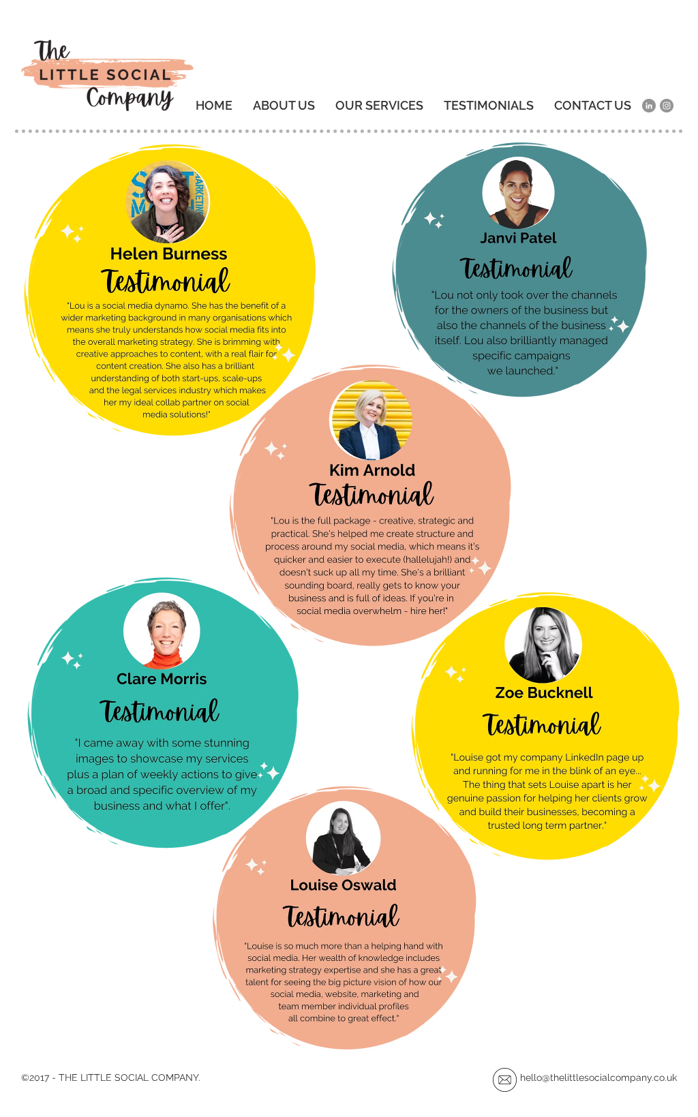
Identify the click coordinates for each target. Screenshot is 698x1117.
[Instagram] (666, 105)
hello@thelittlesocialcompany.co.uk (600, 1077)
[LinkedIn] (649, 105)
